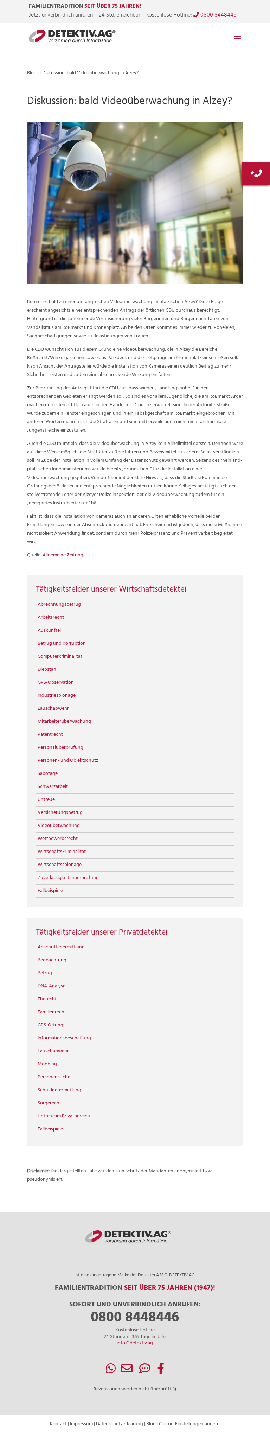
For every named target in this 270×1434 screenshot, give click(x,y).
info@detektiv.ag (135, 1343)
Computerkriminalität (60, 656)
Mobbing (47, 1064)
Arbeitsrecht (51, 617)
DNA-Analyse (51, 986)
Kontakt (58, 1424)
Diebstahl (47, 669)
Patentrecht (50, 735)
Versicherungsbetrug (60, 813)
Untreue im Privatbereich (64, 1116)
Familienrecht (52, 1012)
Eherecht (47, 999)
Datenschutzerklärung (119, 1424)
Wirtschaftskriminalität (62, 852)
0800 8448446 (217, 15)
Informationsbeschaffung (64, 1038)
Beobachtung (52, 960)
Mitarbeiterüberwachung (64, 722)
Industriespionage (57, 695)
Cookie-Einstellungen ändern (189, 1424)
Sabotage (48, 774)
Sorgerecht (49, 1103)
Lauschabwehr (53, 709)
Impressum (81, 1424)
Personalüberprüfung (60, 748)
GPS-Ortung (50, 1025)
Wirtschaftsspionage (60, 865)
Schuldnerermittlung (59, 1090)
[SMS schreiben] (144, 1371)
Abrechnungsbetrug (59, 604)
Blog (151, 1424)
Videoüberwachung (59, 826)
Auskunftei (49, 630)
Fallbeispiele (50, 891)
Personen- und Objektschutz (68, 761)
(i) (174, 1389)
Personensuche (54, 1077)
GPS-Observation (56, 682)
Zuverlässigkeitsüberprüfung (68, 878)
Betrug (45, 973)
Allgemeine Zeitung (63, 555)
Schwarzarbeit (53, 787)
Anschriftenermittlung (61, 947)
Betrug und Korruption (62, 643)
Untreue (46, 800)
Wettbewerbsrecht (58, 839)
